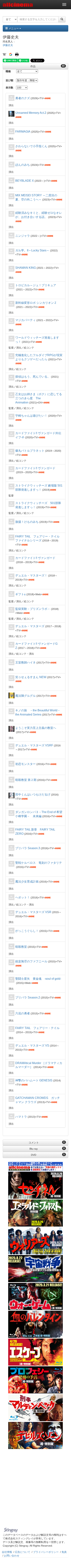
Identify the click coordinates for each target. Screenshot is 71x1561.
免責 (64, 1552)
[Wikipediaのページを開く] (4, 54)
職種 (8, 71)
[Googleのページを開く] (10, 54)
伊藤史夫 (8, 45)
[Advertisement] (35, 1489)
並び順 (9, 80)
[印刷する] (17, 54)
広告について (22, 1552)
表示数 (9, 87)
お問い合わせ (11, 1555)
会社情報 (7, 1552)
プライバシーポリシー (46, 1552)
